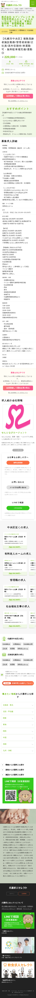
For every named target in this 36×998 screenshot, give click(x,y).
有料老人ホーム (23, 648)
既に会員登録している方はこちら (18, 100)
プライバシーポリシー (9, 908)
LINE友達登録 (18, 508)
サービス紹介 (22, 906)
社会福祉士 (6, 644)
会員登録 (24, 893)
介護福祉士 (17, 644)
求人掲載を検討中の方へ (9, 906)
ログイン (12, 893)
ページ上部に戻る (18, 450)
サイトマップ (27, 909)
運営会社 (19, 909)
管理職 (12, 648)
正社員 (5, 648)
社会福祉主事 (28, 644)
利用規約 (30, 906)
